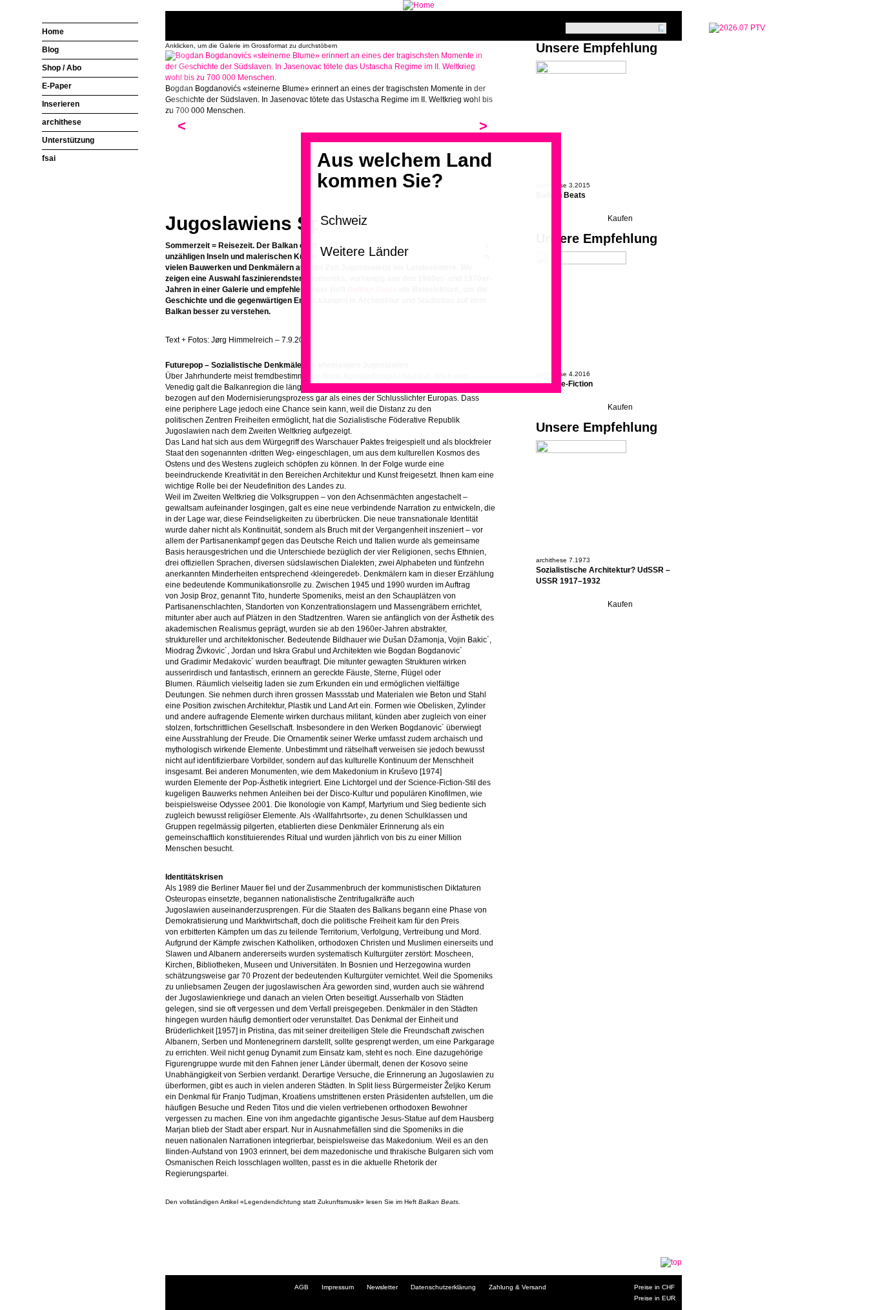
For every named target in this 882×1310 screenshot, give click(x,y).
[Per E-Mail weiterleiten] (210, 1222)
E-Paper (57, 85)
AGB (301, 1287)
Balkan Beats (561, 195)
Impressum (338, 1287)
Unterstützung (68, 140)
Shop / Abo (61, 67)
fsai (49, 158)
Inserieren (60, 104)
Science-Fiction (564, 383)
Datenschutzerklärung (443, 1287)
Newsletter (382, 1287)
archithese (61, 122)
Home (53, 31)
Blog (50, 49)
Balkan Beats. (439, 1201)
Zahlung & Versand (517, 1287)
